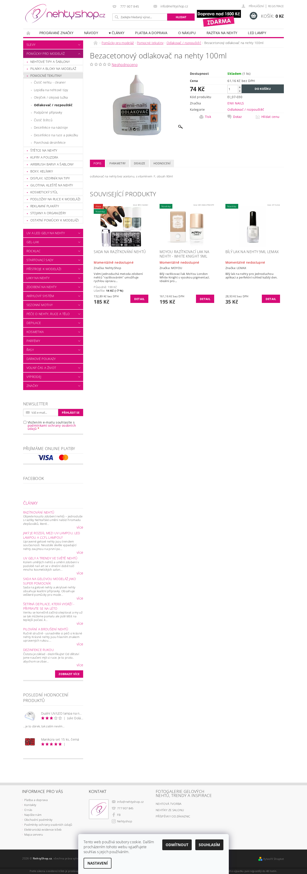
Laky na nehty (38, 278)
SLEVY (31, 44)
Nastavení (97, 863)
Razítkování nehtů (38, 512)
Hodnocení (162, 163)
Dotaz (237, 117)
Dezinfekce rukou (38, 650)
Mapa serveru (33, 834)
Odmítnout (177, 844)
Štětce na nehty (43, 150)
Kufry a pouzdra (44, 157)
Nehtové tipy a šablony (50, 62)
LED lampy (257, 33)
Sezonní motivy (40, 305)
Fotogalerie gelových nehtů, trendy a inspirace (184, 793)
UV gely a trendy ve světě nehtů (50, 558)
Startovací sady (40, 260)
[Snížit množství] (240, 91)
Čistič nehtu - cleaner (50, 82)
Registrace (276, 6)
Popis (97, 163)
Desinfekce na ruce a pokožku (56, 135)
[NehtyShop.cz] (65, 14)
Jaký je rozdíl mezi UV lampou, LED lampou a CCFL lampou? (51, 535)
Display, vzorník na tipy (50, 178)
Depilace (34, 323)
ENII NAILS (235, 103)
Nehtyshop (124, 821)
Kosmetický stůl (44, 192)
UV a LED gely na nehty (46, 233)
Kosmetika (35, 332)
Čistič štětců (43, 120)
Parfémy (33, 341)
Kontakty (30, 805)
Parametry (117, 163)
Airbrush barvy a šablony (52, 164)
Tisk (208, 117)
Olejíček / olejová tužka (51, 97)
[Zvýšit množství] (240, 87)
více (80, 527)
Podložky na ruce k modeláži (55, 199)
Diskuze (139, 163)
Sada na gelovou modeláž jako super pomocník (49, 581)
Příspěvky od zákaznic (173, 816)
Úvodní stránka (28, 33)
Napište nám (33, 815)
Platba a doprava (151, 33)
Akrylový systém (40, 296)
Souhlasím (209, 844)
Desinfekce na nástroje (51, 127)
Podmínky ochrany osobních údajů (48, 825)
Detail (139, 299)
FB (119, 815)
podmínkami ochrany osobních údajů (52, 427)
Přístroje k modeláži (44, 269)
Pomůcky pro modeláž (46, 53)
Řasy (30, 350)
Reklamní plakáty (44, 206)
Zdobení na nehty (41, 287)
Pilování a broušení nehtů (45, 629)
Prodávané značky (56, 33)
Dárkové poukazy (41, 359)
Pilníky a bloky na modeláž (53, 68)
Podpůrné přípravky (48, 112)
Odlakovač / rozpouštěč (53, 105)
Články (30, 503)
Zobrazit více (69, 674)
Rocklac (33, 251)
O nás (28, 810)
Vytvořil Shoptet (273, 859)
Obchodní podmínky (38, 820)
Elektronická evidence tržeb (43, 830)
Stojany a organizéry (48, 213)
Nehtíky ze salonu (170, 810)
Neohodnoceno (125, 64)
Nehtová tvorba (168, 804)
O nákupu (187, 33)
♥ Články (117, 33)
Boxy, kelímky (41, 171)
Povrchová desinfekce (50, 142)
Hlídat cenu (270, 117)
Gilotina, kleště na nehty (51, 185)
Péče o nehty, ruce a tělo (48, 314)
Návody (91, 33)
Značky (32, 386)
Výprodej (34, 377)
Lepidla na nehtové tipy (51, 90)
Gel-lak (33, 242)
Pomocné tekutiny (46, 75)
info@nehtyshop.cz (130, 802)
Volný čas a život (41, 368)
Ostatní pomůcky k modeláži (54, 220)
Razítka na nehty (222, 33)
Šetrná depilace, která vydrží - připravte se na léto (49, 606)
